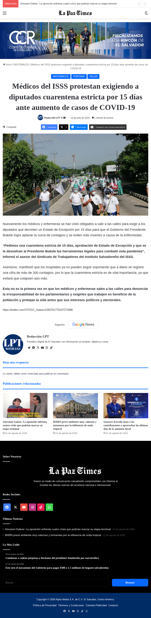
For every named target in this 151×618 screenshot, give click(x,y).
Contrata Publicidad (96, 605)
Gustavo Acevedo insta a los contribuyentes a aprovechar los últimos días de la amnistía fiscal (125, 425)
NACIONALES (21, 64)
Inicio (8, 64)
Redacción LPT (52, 118)
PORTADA (79, 76)
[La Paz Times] (75, 13)
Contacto (113, 605)
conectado (32, 373)
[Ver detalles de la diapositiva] (75, 40)
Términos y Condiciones (71, 605)
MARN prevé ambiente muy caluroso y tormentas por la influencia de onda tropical (74, 425)
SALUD (93, 76)
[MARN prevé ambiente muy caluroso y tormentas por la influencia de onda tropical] (75, 405)
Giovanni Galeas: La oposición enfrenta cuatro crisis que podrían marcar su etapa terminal (68, 3)
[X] (38, 347)
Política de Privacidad (44, 605)
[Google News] (83, 325)
